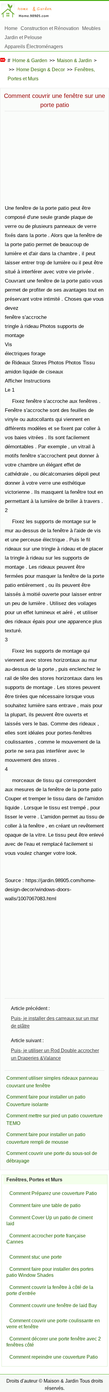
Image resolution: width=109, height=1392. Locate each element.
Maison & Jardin (74, 60)
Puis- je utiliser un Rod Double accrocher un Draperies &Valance (55, 1054)
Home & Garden (29, 60)
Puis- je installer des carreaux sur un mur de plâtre (54, 1022)
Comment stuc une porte (35, 1257)
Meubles (91, 28)
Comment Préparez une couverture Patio (53, 1193)
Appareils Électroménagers (34, 46)
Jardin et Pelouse (23, 37)
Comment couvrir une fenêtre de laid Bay (53, 1305)
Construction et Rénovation (50, 28)
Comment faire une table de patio (45, 1205)
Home (11, 28)
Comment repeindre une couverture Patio (53, 1357)
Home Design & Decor (40, 69)
